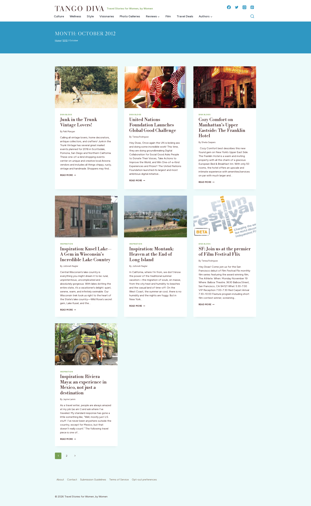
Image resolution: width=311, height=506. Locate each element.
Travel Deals (185, 16)
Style (90, 16)
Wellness (75, 16)
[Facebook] (229, 7)
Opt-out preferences (144, 479)
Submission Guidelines (93, 479)
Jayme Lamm (69, 399)
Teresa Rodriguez (140, 137)
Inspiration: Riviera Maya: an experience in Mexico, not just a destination (83, 385)
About (60, 479)
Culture (59, 16)
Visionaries (106, 16)
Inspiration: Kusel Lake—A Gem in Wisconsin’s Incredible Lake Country (85, 254)
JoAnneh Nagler (70, 266)
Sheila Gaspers (208, 142)
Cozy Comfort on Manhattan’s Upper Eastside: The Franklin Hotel (222, 128)
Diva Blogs (66, 114)
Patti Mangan (69, 131)
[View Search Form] (252, 16)
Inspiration (66, 244)
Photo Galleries (130, 16)
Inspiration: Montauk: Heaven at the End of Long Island (151, 254)
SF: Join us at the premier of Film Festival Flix (225, 251)
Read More (68, 175)
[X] (237, 7)
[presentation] (86, 87)
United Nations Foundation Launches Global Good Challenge (152, 125)
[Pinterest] (252, 7)
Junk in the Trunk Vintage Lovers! (78, 122)
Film (168, 16)
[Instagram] (244, 7)
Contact (72, 479)
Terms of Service (119, 479)
